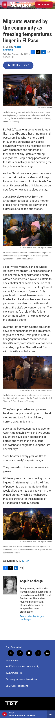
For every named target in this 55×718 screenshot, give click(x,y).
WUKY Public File (14, 673)
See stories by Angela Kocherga (32, 618)
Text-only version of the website (21, 679)
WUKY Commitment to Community (23, 666)
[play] (5, 714)
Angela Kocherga (12, 48)
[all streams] (51, 714)
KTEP (25, 560)
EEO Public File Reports (17, 686)
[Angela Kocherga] (10, 585)
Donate (45, 4)
